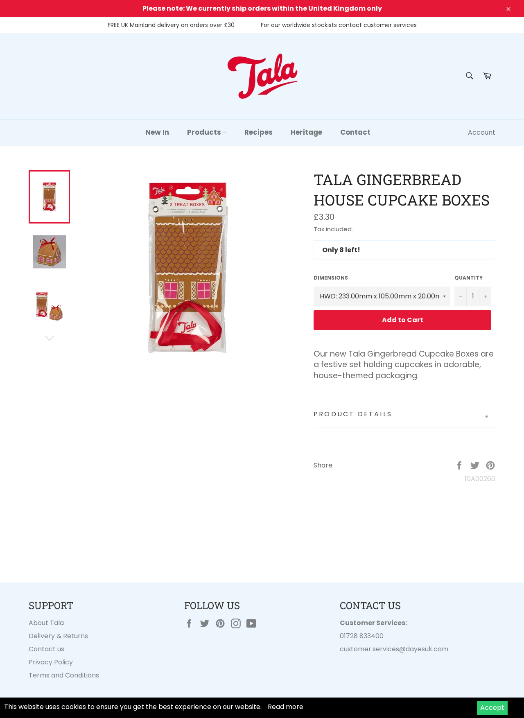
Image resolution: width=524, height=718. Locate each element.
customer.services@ (373, 649)
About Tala (46, 623)
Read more (285, 706)
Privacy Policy (51, 662)
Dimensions (331, 278)
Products (205, 132)
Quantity (468, 278)
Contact (355, 132)
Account (481, 132)
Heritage (306, 132)
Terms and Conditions (64, 675)
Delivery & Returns (58, 636)
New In (157, 132)
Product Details (402, 415)
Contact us (46, 649)
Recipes (258, 132)
